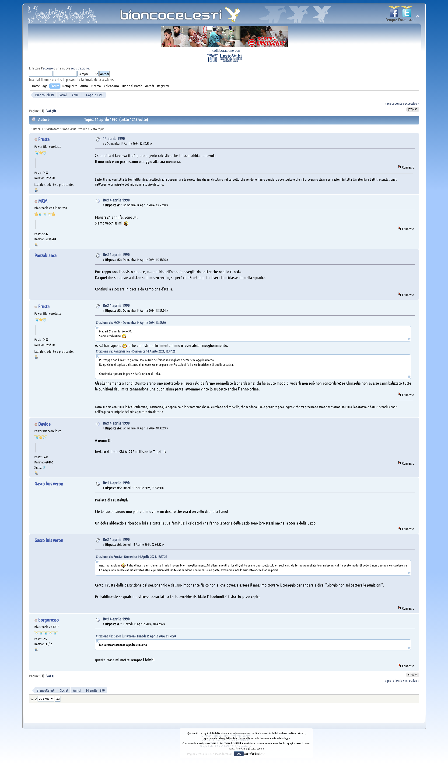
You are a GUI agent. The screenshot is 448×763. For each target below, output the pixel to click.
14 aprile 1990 (114, 138)
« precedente (393, 103)
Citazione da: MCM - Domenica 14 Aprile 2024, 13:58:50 (131, 322)
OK (239, 753)
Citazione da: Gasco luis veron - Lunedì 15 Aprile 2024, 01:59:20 (136, 636)
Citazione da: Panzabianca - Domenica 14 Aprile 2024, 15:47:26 (135, 351)
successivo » (411, 103)
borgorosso (48, 619)
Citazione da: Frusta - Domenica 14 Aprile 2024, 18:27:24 (131, 556)
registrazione (80, 68)
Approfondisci (251, 753)
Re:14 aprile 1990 (116, 199)
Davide (44, 424)
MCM (43, 201)
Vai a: (34, 699)
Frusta (44, 139)
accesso (48, 68)
